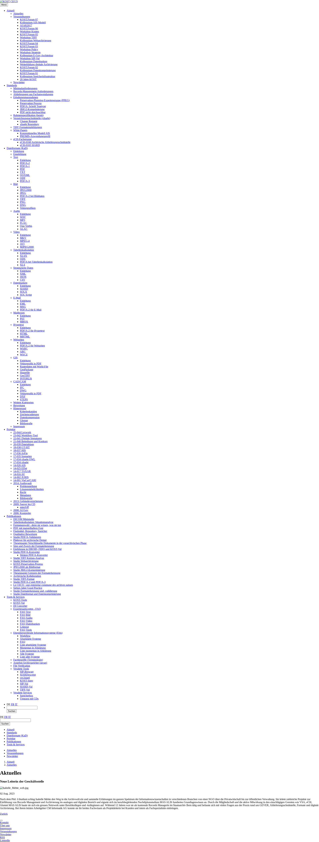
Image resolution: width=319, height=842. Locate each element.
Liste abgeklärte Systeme (33, 644)
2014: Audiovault (22, 483)
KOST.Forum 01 (29, 73)
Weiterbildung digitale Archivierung (38, 64)
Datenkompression (30, 417)
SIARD (24, 288)
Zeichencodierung (29, 414)
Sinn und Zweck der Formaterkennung (33, 546)
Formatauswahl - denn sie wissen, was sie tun (37, 525)
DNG (23, 205)
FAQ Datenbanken (30, 623)
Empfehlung (19, 154)
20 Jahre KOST (28, 79)
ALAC (23, 229)
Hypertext (18, 324)
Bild (15, 184)
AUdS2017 (26, 25)
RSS (2, 837)
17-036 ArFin (20, 453)
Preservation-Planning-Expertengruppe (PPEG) (45, 100)
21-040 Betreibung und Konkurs (30, 441)
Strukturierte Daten (23, 267)
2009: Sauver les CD (24, 504)
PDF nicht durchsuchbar (33, 112)
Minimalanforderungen (25, 88)
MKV (23, 238)
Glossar (24, 420)
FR (12, 704)
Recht (23, 492)
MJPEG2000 (27, 246)
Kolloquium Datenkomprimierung (38, 70)
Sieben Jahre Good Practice (27, 588)
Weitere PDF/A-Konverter (34, 555)
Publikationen (14, 516)
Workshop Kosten (29, 31)
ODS (22, 258)
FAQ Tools (26, 629)
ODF (22, 178)
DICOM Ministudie (23, 519)
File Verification (21, 665)
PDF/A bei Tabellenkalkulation (36, 261)
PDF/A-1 (25, 166)
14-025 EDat (20, 468)
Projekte (11, 429)
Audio (16, 211)
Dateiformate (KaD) (17, 148)
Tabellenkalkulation (23, 249)
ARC (23, 351)
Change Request (28, 121)
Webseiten (18, 339)
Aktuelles (18, 13)
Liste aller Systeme (30, 656)
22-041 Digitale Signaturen (27, 438)
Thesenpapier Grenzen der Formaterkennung (36, 573)
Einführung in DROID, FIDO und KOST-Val (37, 549)
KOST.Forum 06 (29, 28)
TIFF (22, 199)
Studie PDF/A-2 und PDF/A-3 (29, 582)
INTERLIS (26, 378)
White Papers (20, 130)
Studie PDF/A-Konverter (26, 552)
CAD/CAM (19, 381)
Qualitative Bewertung (25, 534)
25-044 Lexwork (22, 432)
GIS (15, 357)
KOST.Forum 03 (29, 46)
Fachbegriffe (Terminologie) (28, 659)
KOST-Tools (20, 600)
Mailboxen (19, 312)
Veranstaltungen (21, 16)
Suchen (11, 711)
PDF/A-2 (25, 163)
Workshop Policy (29, 49)
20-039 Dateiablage (23, 444)
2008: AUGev (20, 510)
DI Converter (20, 605)
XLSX (23, 255)
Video (16, 232)
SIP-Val (24, 683)
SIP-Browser (27, 671)
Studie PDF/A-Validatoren (27, 537)
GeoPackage (26, 369)
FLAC (23, 223)
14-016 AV (19, 474)
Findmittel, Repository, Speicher (30, 531)
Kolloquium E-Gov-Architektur (36, 55)
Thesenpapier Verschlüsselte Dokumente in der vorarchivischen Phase (50, 543)
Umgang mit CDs (29, 698)
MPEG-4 (25, 241)
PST (22, 318)
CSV (22, 279)
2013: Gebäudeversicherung (28, 501)
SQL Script (26, 294)
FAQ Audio (26, 617)
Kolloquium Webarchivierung (35, 40)
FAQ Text (25, 611)
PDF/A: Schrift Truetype (33, 106)
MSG (23, 306)
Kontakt (4, 822)
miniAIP (24, 507)
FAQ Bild (25, 614)
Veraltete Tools (21, 668)
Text (15, 157)
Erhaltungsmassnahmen (25, 97)
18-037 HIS (19, 450)
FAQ (22, 641)
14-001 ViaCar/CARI (24, 480)
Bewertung (19, 405)
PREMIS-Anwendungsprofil (35, 136)
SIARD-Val (26, 686)
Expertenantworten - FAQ (27, 608)
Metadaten (25, 495)
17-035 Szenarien (22, 456)
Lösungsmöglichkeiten (32, 489)
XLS (22, 264)
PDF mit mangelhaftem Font (28, 528)
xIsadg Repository (29, 124)
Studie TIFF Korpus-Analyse (28, 558)
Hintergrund (19, 408)
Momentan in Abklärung (33, 647)
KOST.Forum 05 (29, 34)
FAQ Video (26, 620)
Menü (4, 4)
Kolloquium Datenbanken (33, 61)
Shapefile (25, 372)
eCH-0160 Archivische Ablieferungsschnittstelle (45, 142)
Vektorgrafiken (28, 208)
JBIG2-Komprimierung (32, 109)
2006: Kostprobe (22, 513)
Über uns (5, 825)
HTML (24, 333)
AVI (22, 243)
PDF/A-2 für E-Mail (30, 309)
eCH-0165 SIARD (30, 145)
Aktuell (10, 10)
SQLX (23, 291)
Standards (12, 85)
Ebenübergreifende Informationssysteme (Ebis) (37, 632)
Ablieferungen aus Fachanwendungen (33, 94)
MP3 (22, 220)
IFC (22, 387)
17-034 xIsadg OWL (24, 459)
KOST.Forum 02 (29, 67)
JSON (23, 276)
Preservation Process (31, 103)
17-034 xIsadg (20, 462)
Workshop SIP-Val (30, 58)
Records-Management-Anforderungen (33, 91)
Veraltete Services (22, 692)
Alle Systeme (27, 653)
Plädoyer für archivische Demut (30, 540)
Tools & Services (16, 597)
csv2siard (25, 677)
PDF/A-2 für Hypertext (32, 330)
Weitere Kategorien (23, 402)
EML (23, 303)
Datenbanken (20, 282)
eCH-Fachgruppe (22, 139)
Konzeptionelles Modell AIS (35, 133)
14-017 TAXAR (22, 471)
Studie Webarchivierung (26, 561)
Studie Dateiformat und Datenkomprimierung (37, 594)
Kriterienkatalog (28, 411)
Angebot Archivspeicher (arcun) (30, 662)
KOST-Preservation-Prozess (28, 564)
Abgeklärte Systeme (30, 638)
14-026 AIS (19, 465)
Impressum (19, 426)
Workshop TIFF (28, 37)
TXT (22, 172)
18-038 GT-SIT (21, 447)
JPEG (23, 193)
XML (23, 273)
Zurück (4, 813)
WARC (24, 348)
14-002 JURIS (21, 477)
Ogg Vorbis (26, 226)
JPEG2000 (25, 190)
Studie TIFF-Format (23, 579)
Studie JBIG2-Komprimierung (29, 570)
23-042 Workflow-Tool (25, 435)
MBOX (24, 321)
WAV (23, 217)
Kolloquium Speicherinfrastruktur (37, 76)
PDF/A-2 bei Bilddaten (32, 196)
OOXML (25, 175)
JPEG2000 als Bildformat (26, 567)
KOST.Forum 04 (29, 43)
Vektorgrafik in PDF (30, 363)
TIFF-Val (25, 689)
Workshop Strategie (30, 52)
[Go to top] (1, 820)
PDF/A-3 (25, 181)
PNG (22, 202)
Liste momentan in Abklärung (35, 650)
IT (16, 704)
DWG (23, 390)
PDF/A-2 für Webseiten (32, 345)
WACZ (24, 354)
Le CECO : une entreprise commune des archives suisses (43, 585)
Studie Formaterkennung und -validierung (35, 591)
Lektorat (24, 626)
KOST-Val (19, 602)
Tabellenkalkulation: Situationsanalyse (33, 522)
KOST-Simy (26, 680)
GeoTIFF (25, 375)
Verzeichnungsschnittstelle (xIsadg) (31, 118)
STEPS (24, 399)
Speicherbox (26, 695)
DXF (22, 396)
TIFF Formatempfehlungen (27, 127)
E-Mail (17, 297)
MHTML (25, 336)
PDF (22, 169)
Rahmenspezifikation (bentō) (28, 115)
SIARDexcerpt (28, 674)
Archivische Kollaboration (27, 576)
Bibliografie (26, 423)
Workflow (25, 635)
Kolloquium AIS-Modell (33, 22)
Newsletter (19, 82)
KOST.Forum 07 (29, 19)
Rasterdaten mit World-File (34, 366)
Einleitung (18, 151)
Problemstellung (28, 486)
